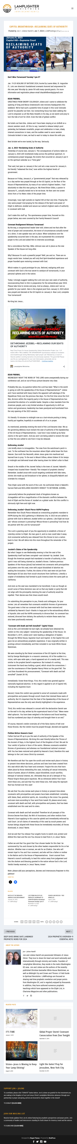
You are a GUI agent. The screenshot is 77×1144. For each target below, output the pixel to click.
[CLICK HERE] (16, 1103)
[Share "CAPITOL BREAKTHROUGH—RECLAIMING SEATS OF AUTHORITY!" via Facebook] (22, 922)
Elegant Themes (35, 1138)
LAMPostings (50, 31)
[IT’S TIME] (21, 1018)
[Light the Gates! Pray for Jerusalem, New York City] (55, 1050)
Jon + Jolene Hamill (25, 31)
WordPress (52, 1138)
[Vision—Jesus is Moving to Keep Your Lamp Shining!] (21, 1050)
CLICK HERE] (19, 1126)
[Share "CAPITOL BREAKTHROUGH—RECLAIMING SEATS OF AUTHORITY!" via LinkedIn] (38, 922)
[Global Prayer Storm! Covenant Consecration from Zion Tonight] (55, 1018)
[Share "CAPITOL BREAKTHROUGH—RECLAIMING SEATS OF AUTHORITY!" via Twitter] (26, 922)
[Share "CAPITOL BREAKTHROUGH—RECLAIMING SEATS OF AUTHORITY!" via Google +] (30, 922)
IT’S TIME (10, 1031)
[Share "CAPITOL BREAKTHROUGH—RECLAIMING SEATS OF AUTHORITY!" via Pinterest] (34, 922)
